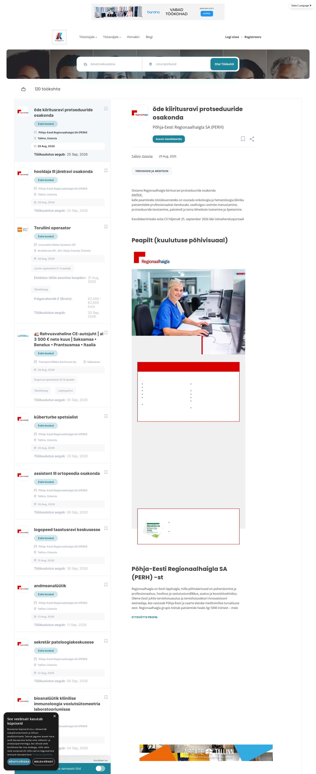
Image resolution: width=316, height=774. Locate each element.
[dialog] (31, 741)
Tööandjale (110, 37)
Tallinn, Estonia (142, 156)
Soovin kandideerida (169, 139)
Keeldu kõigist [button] (43, 761)
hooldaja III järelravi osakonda (63, 171)
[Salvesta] (106, 108)
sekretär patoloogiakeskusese (64, 642)
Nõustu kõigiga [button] (19, 761)
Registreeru (252, 37)
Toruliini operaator (52, 227)
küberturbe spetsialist (56, 417)
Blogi (149, 37)
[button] (251, 139)
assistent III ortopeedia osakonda (67, 473)
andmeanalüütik (50, 585)
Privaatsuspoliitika (42, 754)
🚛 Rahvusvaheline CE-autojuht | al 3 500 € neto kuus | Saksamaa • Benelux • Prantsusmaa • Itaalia (68, 339)
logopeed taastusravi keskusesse (67, 529)
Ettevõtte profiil (145, 617)
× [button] (54, 716)
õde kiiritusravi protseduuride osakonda (63, 112)
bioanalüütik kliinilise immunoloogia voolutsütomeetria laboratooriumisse (67, 704)
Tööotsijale (87, 37)
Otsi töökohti (224, 64)
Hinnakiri (133, 37)
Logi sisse (232, 37)
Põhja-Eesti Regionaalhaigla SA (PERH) (188, 127)
